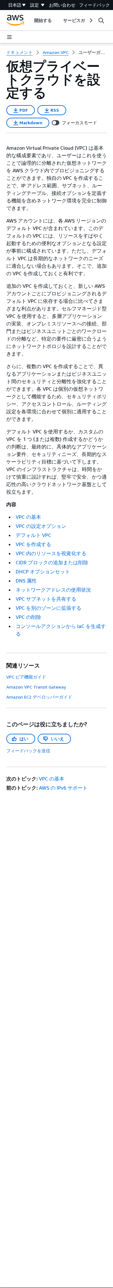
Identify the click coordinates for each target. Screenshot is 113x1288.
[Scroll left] (29, 20)
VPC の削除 (28, 617)
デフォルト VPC (33, 535)
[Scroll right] (90, 20)
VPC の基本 (28, 517)
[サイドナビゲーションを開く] (9, 37)
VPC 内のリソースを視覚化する (51, 553)
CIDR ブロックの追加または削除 (52, 562)
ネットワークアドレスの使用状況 (53, 590)
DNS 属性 (26, 580)
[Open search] (101, 20)
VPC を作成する (33, 544)
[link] (92, 52)
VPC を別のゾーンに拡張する (48, 608)
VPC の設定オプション (41, 526)
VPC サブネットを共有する (46, 599)
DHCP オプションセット (43, 571)
